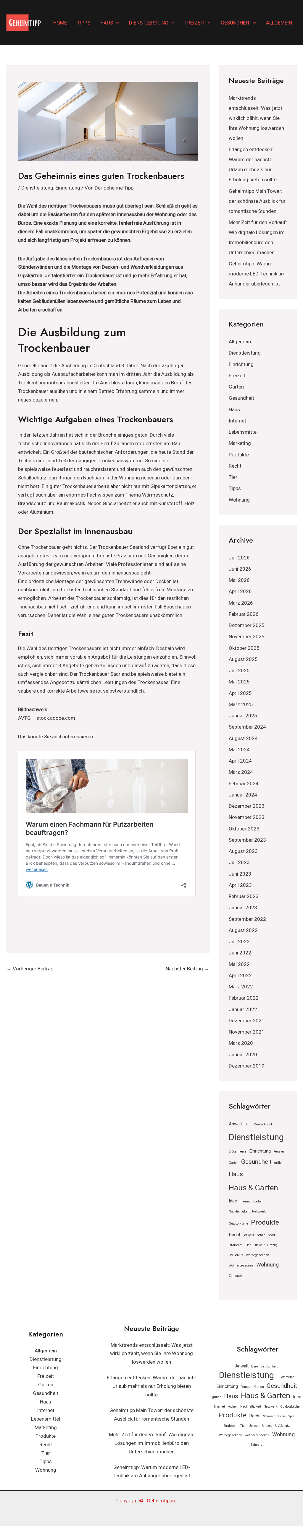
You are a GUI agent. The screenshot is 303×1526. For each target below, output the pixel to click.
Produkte (239, 455)
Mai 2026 (239, 580)
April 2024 (240, 761)
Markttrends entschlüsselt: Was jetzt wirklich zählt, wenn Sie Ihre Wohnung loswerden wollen (256, 118)
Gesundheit (235, 23)
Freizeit (195, 23)
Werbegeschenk (257, 1255)
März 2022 (241, 987)
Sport (271, 1235)
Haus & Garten (253, 1187)
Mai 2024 (239, 750)
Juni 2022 (240, 953)
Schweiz (248, 1235)
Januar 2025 (243, 716)
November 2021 (247, 1032)
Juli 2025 (239, 670)
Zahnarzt (235, 1276)
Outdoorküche (238, 1223)
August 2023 (243, 851)
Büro (248, 1124)
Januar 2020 (243, 1054)
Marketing (240, 443)
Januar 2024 (243, 795)
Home (60, 23)
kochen (258, 1201)
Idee (233, 1201)
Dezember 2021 (247, 1021)
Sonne (261, 1235)
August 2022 (243, 930)
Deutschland (263, 1124)
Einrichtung (67, 188)
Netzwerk (259, 1211)
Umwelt (259, 1245)
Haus (106, 23)
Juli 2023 (239, 862)
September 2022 (247, 919)
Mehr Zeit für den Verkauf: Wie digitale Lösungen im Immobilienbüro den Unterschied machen (151, 1443)
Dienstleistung (148, 23)
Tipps (83, 23)
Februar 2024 (244, 783)
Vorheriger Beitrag (30, 969)
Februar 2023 (244, 896)
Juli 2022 (239, 941)
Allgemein (279, 23)
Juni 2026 (240, 569)
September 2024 (247, 727)
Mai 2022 (239, 964)
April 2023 (240, 885)
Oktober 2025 (244, 648)
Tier (233, 477)
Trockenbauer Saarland (123, 547)
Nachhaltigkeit (239, 1211)
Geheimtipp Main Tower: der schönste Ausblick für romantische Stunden (257, 201)
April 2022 (240, 975)
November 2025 (247, 636)
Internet (237, 421)
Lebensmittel (243, 432)
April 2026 (240, 591)
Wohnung (239, 500)
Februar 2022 (244, 998)
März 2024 (241, 772)
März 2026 (241, 603)
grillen (278, 1163)
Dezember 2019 (247, 1066)
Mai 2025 (239, 682)
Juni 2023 (240, 874)
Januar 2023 (243, 907)
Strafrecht (235, 1245)
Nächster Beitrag (187, 969)
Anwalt (235, 1124)
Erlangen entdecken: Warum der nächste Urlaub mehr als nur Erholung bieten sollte (151, 1386)
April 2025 (240, 693)
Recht (235, 466)
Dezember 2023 (247, 806)
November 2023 (247, 817)
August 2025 (243, 659)
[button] (116, 23)
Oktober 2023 (244, 829)
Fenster (278, 1151)
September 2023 (247, 840)
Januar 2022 (243, 1009)
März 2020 (241, 1043)
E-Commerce (237, 1151)
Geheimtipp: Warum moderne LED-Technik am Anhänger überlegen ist (257, 274)
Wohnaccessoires (241, 1265)
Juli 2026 (239, 558)
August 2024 (243, 738)
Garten (236, 387)
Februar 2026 (244, 614)
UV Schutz (236, 1255)
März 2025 (241, 704)
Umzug (272, 1245)
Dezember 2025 (247, 625)
